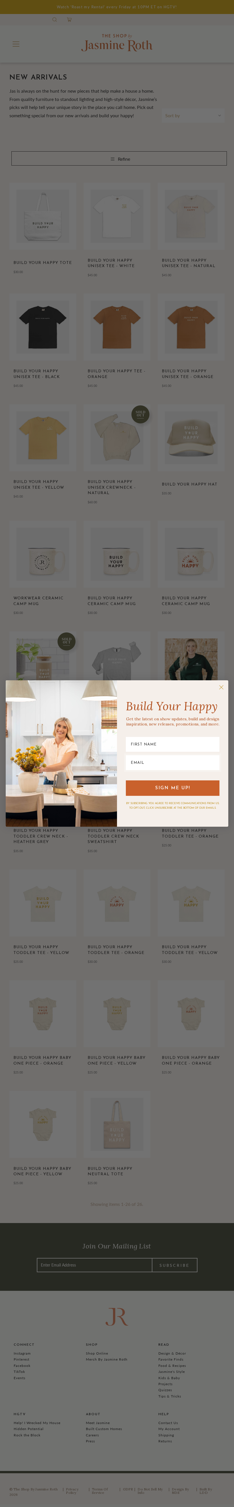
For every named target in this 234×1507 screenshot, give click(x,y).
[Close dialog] (221, 687)
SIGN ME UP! (172, 788)
